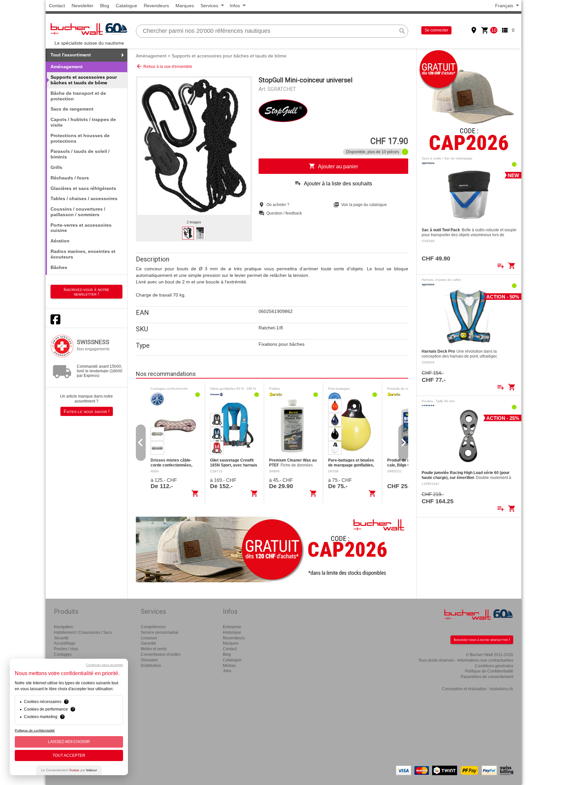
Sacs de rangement (72, 109)
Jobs (227, 671)
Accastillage (64, 643)
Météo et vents (154, 649)
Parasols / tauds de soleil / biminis (80, 154)
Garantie (148, 643)
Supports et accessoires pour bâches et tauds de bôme (229, 55)
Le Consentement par (69, 770)
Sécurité (61, 638)
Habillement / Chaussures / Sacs (83, 632)
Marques (185, 5)
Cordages (63, 654)
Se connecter (436, 30)
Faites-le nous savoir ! (87, 411)
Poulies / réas (66, 649)
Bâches (59, 267)
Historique (232, 632)
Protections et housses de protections (80, 138)
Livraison (149, 638)
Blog (104, 5)
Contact (57, 5)
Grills (56, 167)
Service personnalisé (159, 632)
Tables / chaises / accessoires (84, 198)
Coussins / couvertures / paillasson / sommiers (78, 211)
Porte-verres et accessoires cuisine (81, 227)
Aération (60, 240)
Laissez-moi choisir (69, 741)
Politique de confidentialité (35, 730)
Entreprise (232, 627)
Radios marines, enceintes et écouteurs (83, 254)
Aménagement (151, 55)
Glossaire (149, 660)
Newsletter (83, 5)
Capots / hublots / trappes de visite (83, 122)
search (402, 31)
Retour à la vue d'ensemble (164, 66)
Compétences (153, 627)
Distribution (151, 665)
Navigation (63, 627)
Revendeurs (156, 5)
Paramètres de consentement (487, 676)
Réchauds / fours (70, 177)
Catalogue (126, 5)
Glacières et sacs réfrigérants (83, 188)
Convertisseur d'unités (160, 654)
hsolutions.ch (501, 689)
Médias (229, 665)
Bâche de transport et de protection (78, 96)
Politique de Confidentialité (489, 671)
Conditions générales (494, 666)
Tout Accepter (68, 755)
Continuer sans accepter (104, 665)
